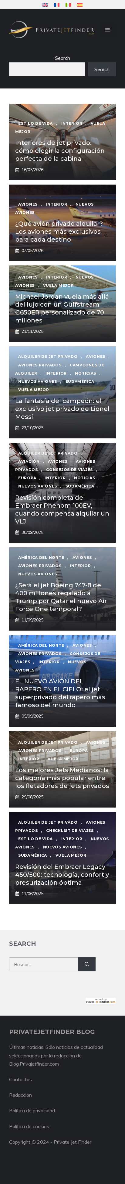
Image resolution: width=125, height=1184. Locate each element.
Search (62, 58)
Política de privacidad (32, 1110)
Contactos (20, 1079)
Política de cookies (29, 1126)
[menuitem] (45, 5)
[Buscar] (87, 964)
